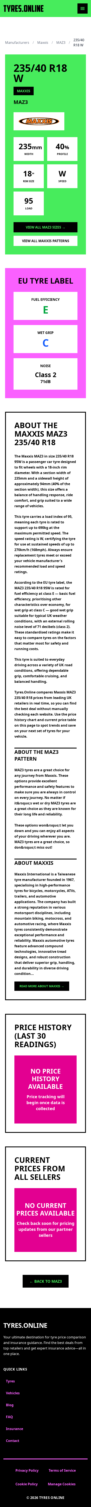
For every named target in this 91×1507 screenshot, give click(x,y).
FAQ (9, 1417)
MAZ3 (60, 42)
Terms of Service (62, 1470)
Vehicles (13, 1393)
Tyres (10, 1381)
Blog (10, 1405)
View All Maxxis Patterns (45, 241)
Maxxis (42, 42)
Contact (12, 1440)
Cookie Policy (26, 1484)
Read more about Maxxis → (41, 986)
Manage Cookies (62, 1484)
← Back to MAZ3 (45, 1281)
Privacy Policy (27, 1470)
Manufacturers (17, 42)
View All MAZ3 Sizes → (45, 227)
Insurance (14, 1428)
